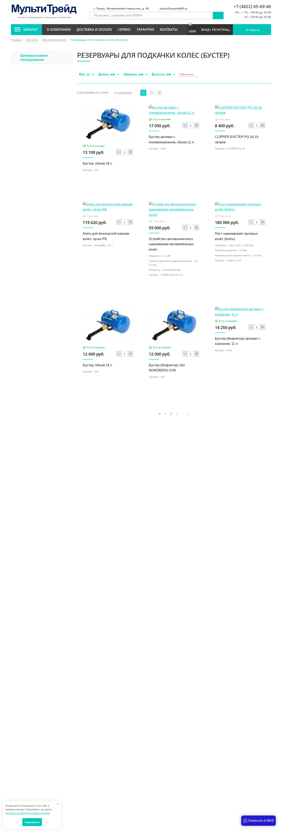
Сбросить (186, 74)
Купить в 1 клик (108, 182)
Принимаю (32, 822)
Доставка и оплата (94, 29)
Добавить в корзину (108, 191)
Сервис (124, 29)
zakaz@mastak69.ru (173, 8)
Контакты (169, 29)
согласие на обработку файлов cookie (27, 813)
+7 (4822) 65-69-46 (252, 6)
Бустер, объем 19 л (97, 163)
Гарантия (145, 29)
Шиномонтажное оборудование (34, 57)
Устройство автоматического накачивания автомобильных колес (171, 244)
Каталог (30, 29)
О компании (59, 29)
